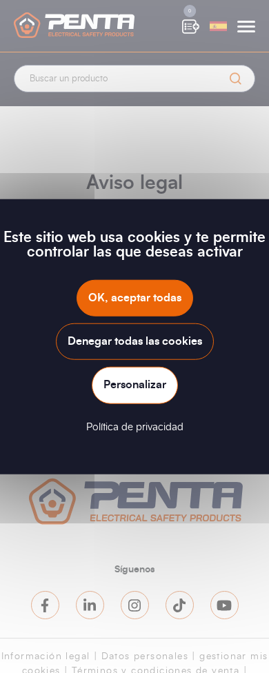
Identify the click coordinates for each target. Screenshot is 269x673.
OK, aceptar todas (134, 297)
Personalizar (134, 384)
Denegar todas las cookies (135, 341)
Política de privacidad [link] (134, 426)
